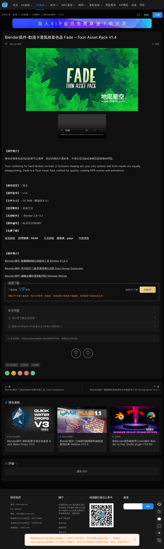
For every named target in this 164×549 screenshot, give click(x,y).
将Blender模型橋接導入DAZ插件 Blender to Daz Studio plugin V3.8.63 (134, 442)
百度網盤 (49, 238)
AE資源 (25, 5)
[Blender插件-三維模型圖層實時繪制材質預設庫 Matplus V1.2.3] (82, 419)
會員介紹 (62, 523)
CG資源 (40, 5)
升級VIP (148, 289)
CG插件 (24, 365)
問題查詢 (111, 5)
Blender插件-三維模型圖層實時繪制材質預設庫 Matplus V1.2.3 (81, 442)
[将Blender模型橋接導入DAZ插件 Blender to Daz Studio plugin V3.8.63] (134, 419)
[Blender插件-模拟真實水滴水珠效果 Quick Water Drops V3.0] (29, 419)
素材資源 (94, 5)
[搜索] (138, 14)
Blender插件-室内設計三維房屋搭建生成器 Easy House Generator (44, 268)
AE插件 (118, 436)
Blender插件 (16, 44)
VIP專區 (123, 5)
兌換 (133, 5)
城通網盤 (10, 238)
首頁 (15, 5)
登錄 (84, 471)
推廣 (157, 44)
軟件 (53, 5)
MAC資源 (67, 5)
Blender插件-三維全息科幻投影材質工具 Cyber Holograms (34, 389)
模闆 (80, 5)
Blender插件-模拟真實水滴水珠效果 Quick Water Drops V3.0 (29, 442)
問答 (142, 5)
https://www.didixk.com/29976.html (40, 338)
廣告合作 (62, 532)
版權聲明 (62, 527)
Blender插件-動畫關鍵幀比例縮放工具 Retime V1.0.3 (36, 260)
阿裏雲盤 (84, 238)
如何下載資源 (64, 518)
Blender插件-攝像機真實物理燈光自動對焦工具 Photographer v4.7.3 (124, 389)
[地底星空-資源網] (5, 5)
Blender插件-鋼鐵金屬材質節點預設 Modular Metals (36, 275)
